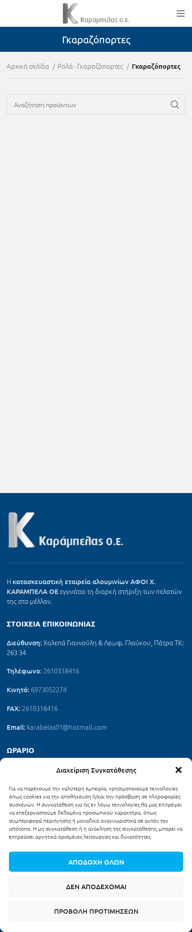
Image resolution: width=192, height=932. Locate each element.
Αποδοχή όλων (96, 861)
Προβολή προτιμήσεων (96, 911)
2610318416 (61, 670)
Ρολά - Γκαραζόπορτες (91, 66)
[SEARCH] (175, 104)
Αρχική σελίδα (28, 66)
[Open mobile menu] (181, 13)
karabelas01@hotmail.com (67, 726)
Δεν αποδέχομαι (96, 886)
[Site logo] (96, 12)
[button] (178, 769)
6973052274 (49, 689)
